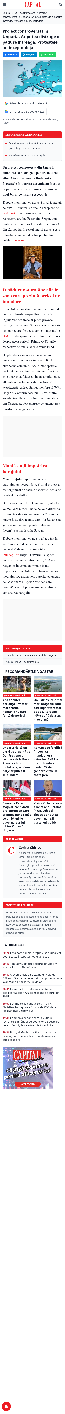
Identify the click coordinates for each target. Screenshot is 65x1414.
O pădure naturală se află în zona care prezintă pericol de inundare (31, 145)
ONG (6, 336)
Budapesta (10, 213)
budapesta (29, 655)
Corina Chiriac (24, 119)
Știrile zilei (15, 945)
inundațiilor (10, 554)
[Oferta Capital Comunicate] (32, 1068)
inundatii (41, 655)
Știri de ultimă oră (29, 661)
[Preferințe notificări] (6, 1406)
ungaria (52, 655)
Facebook (12, 54)
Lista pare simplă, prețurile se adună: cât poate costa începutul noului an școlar (32, 954)
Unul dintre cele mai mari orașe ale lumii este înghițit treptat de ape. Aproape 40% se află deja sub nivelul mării (48, 709)
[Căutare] (61, 5)
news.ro (19, 240)
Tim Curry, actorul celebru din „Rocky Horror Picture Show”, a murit (30, 965)
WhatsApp (49, 54)
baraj (19, 655)
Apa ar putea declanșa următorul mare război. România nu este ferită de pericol (16, 708)
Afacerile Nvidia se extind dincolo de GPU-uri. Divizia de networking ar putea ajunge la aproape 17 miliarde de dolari (32, 978)
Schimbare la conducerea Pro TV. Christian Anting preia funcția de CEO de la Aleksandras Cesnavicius (29, 1007)
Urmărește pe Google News (27, 111)
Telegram (30, 54)
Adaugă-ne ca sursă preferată (28, 103)
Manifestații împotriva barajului (27, 155)
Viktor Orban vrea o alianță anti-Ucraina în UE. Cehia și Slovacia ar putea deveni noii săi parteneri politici (48, 812)
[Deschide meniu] (4, 4)
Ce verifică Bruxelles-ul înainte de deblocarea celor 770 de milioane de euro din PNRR (31, 992)
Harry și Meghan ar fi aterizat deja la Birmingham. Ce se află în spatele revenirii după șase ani (29, 1036)
